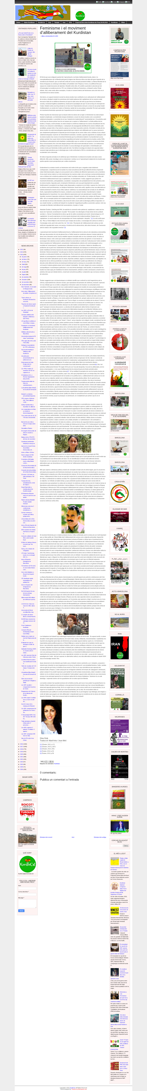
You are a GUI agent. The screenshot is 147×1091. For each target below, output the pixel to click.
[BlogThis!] (46, 761)
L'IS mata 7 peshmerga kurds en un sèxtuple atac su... (28, 555)
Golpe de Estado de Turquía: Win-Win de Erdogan (31, 52)
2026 (21, 769)
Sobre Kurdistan (29, 22)
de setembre (25, 277)
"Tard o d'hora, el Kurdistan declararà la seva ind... (28, 299)
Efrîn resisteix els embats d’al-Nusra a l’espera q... (28, 531)
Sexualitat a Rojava (26, 428)
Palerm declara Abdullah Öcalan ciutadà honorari (28, 501)
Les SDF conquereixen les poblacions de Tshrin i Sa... (28, 710)
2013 (21, 249)
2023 (21, 761)
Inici (73, 837)
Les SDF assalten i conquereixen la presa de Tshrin (28, 686)
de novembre (25, 282)
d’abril (23, 264)
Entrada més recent (46, 837)
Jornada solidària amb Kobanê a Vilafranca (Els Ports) (27, 316)
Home (18, 22)
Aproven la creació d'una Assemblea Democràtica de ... (28, 448)
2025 (21, 767)
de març (24, 261)
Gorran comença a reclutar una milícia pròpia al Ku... (27, 514)
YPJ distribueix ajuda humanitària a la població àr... (27, 580)
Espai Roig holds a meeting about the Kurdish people (27, 489)
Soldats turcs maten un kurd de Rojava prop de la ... (28, 638)
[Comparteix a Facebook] (50, 761)
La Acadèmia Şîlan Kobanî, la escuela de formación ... (28, 389)
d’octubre (24, 279)
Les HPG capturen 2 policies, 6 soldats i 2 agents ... (28, 729)
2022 (21, 759)
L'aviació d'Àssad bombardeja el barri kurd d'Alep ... (27, 631)
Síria (70, 22)
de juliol (24, 272)
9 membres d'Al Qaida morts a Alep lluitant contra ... (27, 461)
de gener (24, 256)
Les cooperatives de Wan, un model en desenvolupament (28, 411)
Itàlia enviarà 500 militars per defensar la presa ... (28, 599)
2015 (21, 254)
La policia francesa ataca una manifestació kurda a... (28, 661)
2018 (21, 749)
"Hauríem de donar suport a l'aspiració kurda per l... (28, 305)
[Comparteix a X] (48, 761)
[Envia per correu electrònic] (44, 761)
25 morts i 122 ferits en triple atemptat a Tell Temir (27, 476)
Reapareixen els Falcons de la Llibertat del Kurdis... (28, 693)
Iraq (49, 22)
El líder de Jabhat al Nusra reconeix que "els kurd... (28, 544)
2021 (21, 756)
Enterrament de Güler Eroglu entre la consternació (27, 364)
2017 (21, 746)
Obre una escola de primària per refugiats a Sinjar (28, 680)
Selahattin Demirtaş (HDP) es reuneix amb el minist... (28, 650)
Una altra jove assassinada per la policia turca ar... (27, 357)
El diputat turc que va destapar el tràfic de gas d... (27, 644)
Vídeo (123, 22)
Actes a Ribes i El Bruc (27, 452)
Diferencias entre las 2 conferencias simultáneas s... (27, 508)
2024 (21, 764)
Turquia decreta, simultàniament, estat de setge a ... (28, 482)
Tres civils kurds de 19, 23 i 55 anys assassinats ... (28, 417)
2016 (21, 744)
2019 (21, 751)
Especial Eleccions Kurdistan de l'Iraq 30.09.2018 (91, 22)
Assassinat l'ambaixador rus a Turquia (123, 928)
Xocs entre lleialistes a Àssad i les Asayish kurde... (27, 574)
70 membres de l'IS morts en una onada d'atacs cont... (28, 567)
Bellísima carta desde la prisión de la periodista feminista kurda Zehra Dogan (32, 119)
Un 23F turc (31, 180)
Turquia (56, 22)
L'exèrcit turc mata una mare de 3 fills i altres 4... (28, 605)
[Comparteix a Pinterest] (53, 761)
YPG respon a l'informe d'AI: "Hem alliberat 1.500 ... (27, 400)
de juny (24, 269)
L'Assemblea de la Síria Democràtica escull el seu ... (28, 520)
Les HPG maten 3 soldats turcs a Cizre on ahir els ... (28, 699)
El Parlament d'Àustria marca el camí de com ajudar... (28, 495)
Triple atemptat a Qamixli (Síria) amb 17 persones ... (28, 723)
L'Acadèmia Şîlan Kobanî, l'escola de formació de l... (28, 674)
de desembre (25, 284)
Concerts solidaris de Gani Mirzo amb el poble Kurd (28, 538)
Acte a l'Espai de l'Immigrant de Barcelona (26, 561)
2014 (21, 252)
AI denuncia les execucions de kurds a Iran (124, 909)
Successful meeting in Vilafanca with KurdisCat (27, 351)
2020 (21, 754)
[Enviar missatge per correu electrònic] (41, 761)
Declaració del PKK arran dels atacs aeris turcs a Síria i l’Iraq (124, 1066)
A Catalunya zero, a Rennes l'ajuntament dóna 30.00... (27, 376)
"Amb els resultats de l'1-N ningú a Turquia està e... (28, 667)
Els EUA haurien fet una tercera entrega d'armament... (27, 593)
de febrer (24, 259)
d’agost (24, 274)
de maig (24, 267)
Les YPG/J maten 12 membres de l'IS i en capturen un (27, 370)
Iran (64, 22)
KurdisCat (41, 22)
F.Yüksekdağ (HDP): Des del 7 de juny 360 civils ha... (28, 716)
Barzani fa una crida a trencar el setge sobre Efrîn (28, 423)
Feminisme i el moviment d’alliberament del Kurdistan (28, 327)
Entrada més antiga (100, 837)
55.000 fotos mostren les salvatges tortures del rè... (28, 621)
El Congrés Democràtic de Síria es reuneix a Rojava (28, 432)
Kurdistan (114, 22)
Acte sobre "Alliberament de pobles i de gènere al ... (28, 293)
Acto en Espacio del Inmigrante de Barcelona (26, 586)
